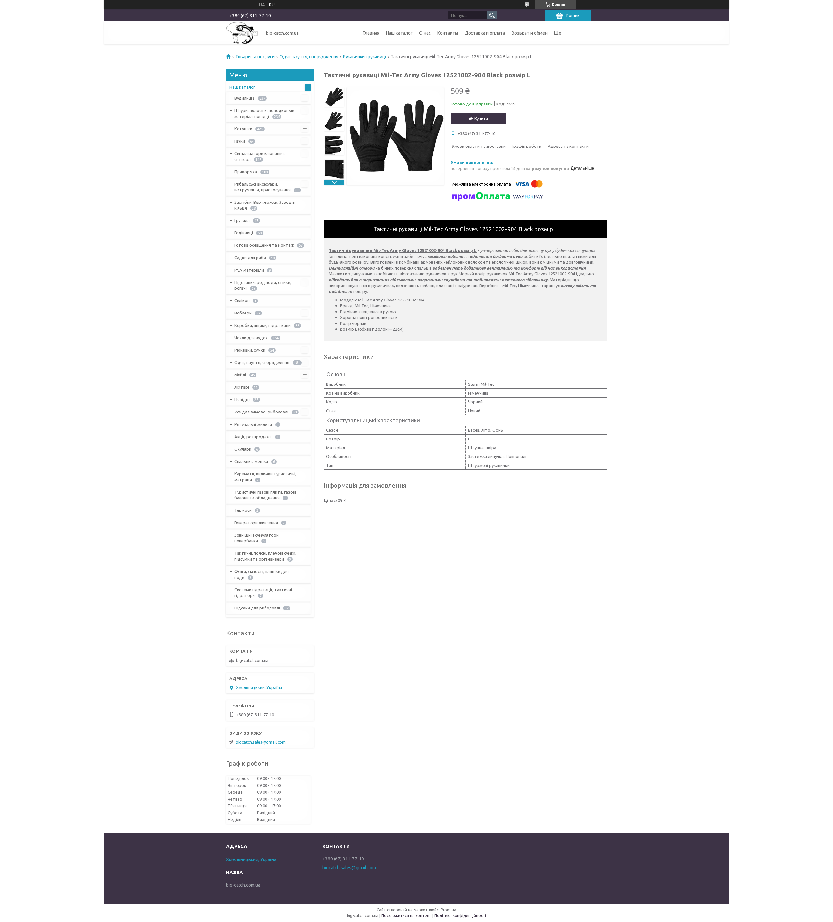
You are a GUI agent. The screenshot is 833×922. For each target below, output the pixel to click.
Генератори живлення (256, 522)
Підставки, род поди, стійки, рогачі (262, 285)
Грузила (242, 220)
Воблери (243, 313)
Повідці (242, 399)
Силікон (242, 300)
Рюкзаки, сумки (249, 350)
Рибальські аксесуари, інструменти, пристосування (262, 187)
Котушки (243, 128)
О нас (425, 32)
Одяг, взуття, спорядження (309, 56)
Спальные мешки (251, 461)
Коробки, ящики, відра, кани (262, 325)
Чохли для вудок (251, 337)
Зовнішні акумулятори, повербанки (257, 538)
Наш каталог (399, 32)
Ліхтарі (241, 387)
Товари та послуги (255, 56)
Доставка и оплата (485, 32)
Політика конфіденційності (460, 916)
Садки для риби (250, 257)
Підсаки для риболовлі (257, 608)
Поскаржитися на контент (406, 916)
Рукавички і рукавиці (364, 56)
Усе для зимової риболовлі (261, 412)
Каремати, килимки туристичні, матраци (265, 476)
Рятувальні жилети (253, 424)
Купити (481, 118)
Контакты (447, 32)
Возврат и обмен (530, 32)
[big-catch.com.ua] (242, 32)
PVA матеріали (249, 270)
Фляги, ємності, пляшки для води (261, 574)
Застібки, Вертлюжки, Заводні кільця (264, 205)
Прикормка (245, 171)
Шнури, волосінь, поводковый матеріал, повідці (264, 113)
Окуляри (242, 449)
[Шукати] (492, 15)
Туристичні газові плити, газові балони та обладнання (265, 495)
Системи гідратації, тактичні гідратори (263, 592)
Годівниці (243, 232)
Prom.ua (448, 910)
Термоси (243, 510)
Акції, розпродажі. (253, 436)
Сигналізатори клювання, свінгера (259, 156)
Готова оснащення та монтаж (264, 245)
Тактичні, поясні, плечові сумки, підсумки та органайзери (265, 556)
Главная (371, 32)
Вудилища (244, 98)
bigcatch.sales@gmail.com (261, 742)
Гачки (239, 141)
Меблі (240, 374)
